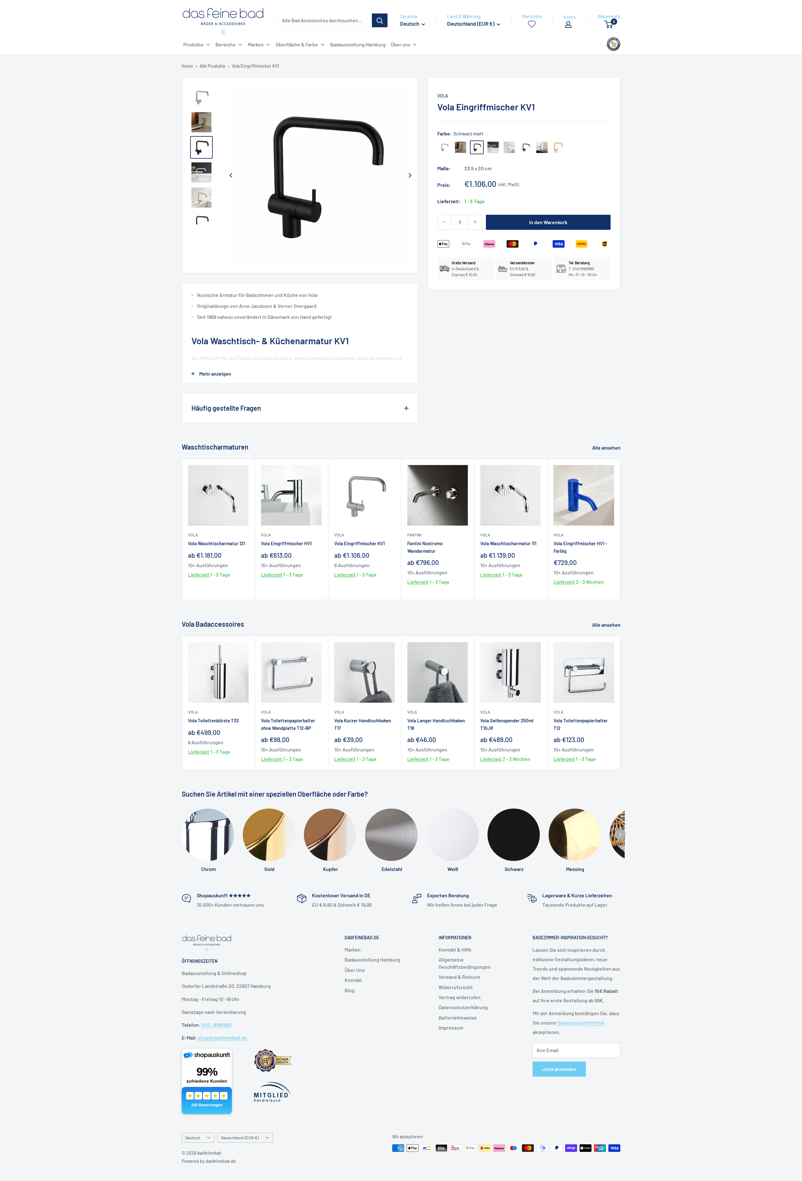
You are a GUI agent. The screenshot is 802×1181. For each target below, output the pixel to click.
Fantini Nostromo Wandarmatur (425, 546)
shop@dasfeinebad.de (222, 1038)
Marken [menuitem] (256, 44)
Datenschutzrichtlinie (581, 1022)
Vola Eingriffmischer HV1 (286, 543)
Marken (353, 949)
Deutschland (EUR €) (240, 1137)
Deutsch (192, 1137)
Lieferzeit (198, 574)
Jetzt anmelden (559, 1069)
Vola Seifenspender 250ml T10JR (507, 724)
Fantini (414, 534)
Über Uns (355, 970)
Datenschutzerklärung (463, 1007)
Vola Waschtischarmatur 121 (216, 543)
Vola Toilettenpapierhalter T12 (581, 724)
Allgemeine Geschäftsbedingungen (465, 963)
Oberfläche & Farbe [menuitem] (297, 44)
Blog (350, 990)
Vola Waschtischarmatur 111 (508, 543)
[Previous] (231, 175)
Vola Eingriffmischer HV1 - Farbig (580, 546)
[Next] (410, 175)
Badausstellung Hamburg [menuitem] (358, 44)
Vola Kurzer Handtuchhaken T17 (362, 724)
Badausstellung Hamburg (372, 959)
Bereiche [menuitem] (226, 44)
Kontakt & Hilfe (455, 949)
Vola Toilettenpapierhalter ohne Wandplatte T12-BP (288, 724)
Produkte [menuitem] (193, 44)
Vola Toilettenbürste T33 (213, 720)
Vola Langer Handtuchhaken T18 (436, 724)
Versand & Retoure (459, 977)
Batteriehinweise (458, 1017)
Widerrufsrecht (456, 987)
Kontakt (353, 980)
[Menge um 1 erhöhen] (475, 222)
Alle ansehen (607, 448)
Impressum (451, 1028)
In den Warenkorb (548, 222)
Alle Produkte (213, 66)
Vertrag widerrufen (460, 997)
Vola (442, 95)
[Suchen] (380, 20)
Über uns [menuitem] (400, 44)
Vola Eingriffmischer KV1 (359, 543)
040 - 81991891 (216, 1025)
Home (187, 66)
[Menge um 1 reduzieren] (444, 222)
